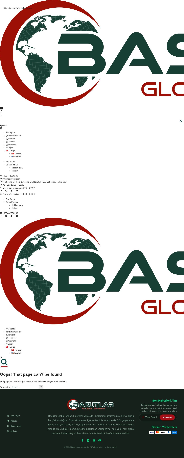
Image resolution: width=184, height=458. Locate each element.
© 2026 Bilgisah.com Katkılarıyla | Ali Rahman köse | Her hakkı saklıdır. (91, 447)
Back (5, 125)
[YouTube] (16, 190)
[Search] (1, 357)
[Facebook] (82, 440)
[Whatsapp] (11, 190)
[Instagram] (6, 190)
